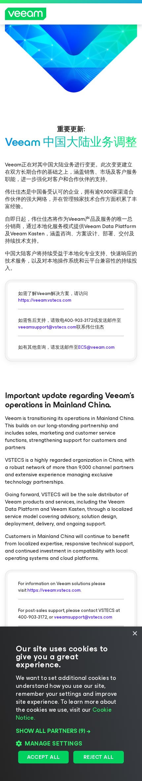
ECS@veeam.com (96, 347)
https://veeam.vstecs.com (44, 300)
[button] (71, 731)
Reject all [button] (99, 756)
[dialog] (71, 704)
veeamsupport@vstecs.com (47, 327)
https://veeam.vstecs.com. (54, 590)
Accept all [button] (43, 756)
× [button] (134, 633)
